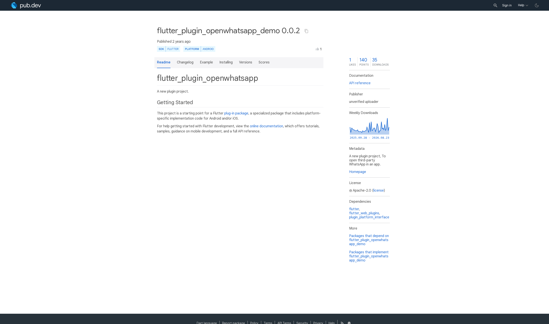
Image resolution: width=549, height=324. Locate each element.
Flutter (172, 49)
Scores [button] (264, 62)
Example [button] (206, 62)
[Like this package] (317, 49)
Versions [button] (245, 62)
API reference (360, 83)
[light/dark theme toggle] (536, 5)
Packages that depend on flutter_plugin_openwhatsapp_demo (369, 240)
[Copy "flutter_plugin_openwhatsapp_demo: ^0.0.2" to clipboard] (306, 31)
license (378, 190)
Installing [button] (226, 62)
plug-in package (236, 113)
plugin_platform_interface (369, 217)
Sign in (507, 5)
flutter (354, 209)
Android (208, 49)
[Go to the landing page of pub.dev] (26, 5)
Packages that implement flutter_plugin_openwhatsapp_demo (369, 256)
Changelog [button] (185, 62)
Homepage (357, 172)
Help (521, 5)
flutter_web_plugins (364, 213)
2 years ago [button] (181, 41)
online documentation (266, 126)
